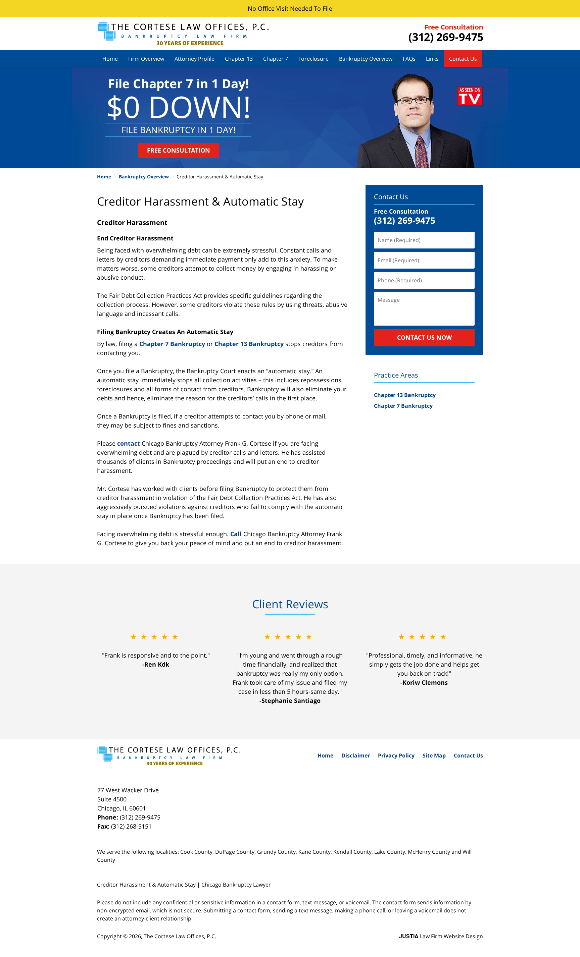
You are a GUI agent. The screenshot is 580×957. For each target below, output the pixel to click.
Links (432, 58)
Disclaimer (355, 755)
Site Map (434, 755)
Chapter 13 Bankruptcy (249, 344)
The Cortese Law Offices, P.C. (180, 936)
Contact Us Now (424, 337)
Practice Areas (396, 375)
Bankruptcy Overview (365, 58)
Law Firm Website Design (441, 936)
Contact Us (463, 58)
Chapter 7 (275, 58)
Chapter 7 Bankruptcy (172, 344)
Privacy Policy (396, 755)
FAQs (409, 58)
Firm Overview (146, 58)
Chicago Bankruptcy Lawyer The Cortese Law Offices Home (183, 33)
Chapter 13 (239, 58)
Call (236, 534)
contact (128, 443)
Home (110, 58)
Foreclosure (313, 58)
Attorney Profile (194, 58)
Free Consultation (178, 150)
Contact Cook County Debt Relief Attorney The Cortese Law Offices (446, 33)
